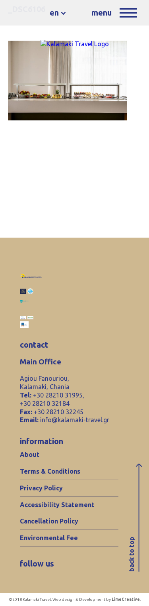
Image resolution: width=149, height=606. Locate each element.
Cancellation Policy (49, 521)
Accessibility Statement (57, 504)
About (29, 454)
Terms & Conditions (50, 471)
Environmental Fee (49, 537)
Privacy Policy (41, 488)
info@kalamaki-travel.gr (74, 419)
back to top (131, 554)
